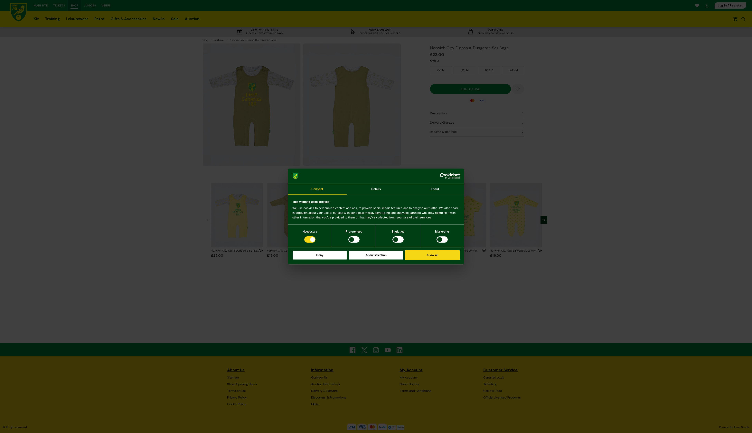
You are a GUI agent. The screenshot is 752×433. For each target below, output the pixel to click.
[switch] (354, 239)
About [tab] (434, 189)
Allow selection (376, 255)
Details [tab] (376, 189)
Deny (319, 255)
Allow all (432, 255)
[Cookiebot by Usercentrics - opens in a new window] (443, 176)
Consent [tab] (317, 189)
